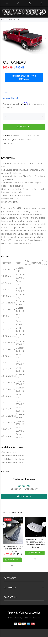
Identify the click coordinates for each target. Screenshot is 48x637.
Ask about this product (11, 98)
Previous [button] (2, 37)
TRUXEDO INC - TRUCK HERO (25, 136)
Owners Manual (9, 452)
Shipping (6, 93)
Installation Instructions (12, 456)
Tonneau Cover (24, 140)
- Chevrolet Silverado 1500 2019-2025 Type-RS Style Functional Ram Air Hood (35, 542)
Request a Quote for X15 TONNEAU (24, 77)
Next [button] (45, 37)
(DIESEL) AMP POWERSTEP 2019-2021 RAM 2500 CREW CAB (13, 549)
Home (3, 19)
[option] (24, 38)
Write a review (24, 496)
